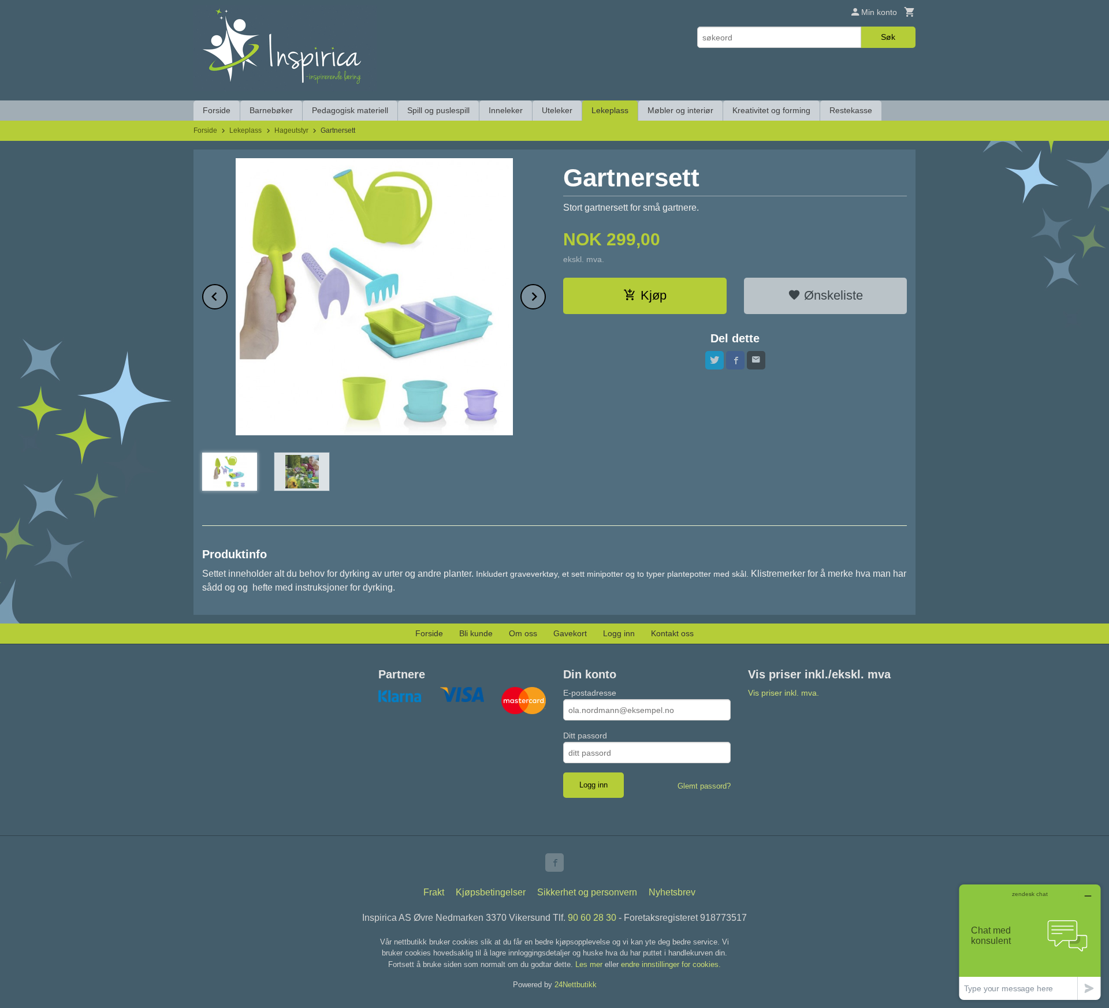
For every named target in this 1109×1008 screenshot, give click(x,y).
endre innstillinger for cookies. (671, 964)
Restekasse (850, 110)
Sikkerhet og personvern (587, 892)
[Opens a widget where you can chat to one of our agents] (1030, 942)
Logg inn (619, 633)
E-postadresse (589, 692)
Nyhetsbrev (672, 892)
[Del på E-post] (756, 360)
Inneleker (506, 110)
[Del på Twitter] (714, 360)
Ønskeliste (832, 295)
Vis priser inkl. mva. (783, 692)
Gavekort (570, 633)
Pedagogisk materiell (350, 110)
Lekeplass (609, 110)
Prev (227, 295)
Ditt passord (585, 735)
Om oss (523, 633)
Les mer (590, 964)
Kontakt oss (672, 633)
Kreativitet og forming (771, 110)
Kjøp (654, 295)
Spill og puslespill (438, 110)
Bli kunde (476, 633)
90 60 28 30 (592, 918)
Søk (888, 37)
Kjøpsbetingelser (491, 892)
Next (545, 295)
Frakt (433, 892)
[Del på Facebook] (735, 360)
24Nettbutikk (575, 984)
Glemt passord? (704, 786)
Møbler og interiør (680, 110)
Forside (216, 110)
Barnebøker (271, 110)
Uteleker (557, 110)
